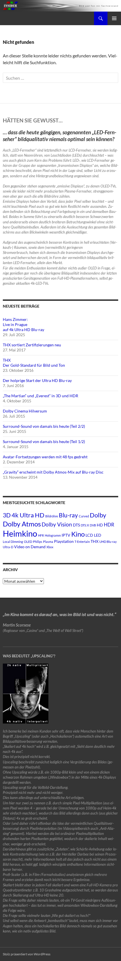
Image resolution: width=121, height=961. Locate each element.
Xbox (49, 547)
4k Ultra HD (28, 515)
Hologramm (53, 535)
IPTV (66, 535)
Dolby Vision (57, 524)
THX (94, 541)
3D (7, 515)
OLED (28, 541)
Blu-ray (68, 515)
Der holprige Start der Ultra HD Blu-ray (37, 380)
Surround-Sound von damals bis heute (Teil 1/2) (44, 441)
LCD (89, 535)
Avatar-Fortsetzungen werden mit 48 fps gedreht (45, 456)
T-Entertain (82, 541)
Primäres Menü (114, 18)
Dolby (98, 515)
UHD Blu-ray (108, 541)
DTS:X (85, 525)
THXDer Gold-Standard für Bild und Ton (34, 363)
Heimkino (20, 533)
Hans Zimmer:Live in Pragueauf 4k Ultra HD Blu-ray (23, 324)
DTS (76, 524)
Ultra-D (8, 547)
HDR (109, 525)
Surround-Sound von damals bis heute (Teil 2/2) (44, 426)
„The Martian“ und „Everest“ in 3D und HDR (40, 395)
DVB (93, 525)
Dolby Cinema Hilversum (25, 411)
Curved (84, 516)
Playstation (64, 541)
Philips (37, 541)
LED (97, 535)
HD (100, 524)
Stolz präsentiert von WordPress (26, 954)
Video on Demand (30, 546)
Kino (78, 534)
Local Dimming (13, 541)
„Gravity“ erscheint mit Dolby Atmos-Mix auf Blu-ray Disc (53, 472)
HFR (41, 535)
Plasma (48, 541)
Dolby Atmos (22, 524)
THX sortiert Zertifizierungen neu (32, 344)
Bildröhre (51, 516)
